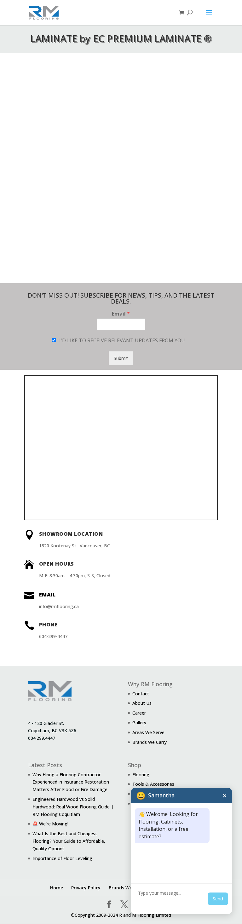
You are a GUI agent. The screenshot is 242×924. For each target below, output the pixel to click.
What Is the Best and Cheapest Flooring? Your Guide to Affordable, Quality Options (68, 841)
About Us (142, 703)
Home (56, 888)
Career (139, 713)
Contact (140, 694)
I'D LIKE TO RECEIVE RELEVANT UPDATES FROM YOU (122, 340)
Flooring (140, 775)
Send (218, 899)
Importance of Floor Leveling (62, 858)
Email (121, 314)
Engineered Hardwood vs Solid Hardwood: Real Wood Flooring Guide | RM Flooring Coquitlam (72, 806)
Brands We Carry (149, 742)
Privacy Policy (86, 888)
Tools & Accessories (153, 784)
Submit (121, 358)
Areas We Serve (148, 732)
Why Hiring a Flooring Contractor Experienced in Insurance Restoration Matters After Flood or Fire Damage (70, 782)
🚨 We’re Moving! (50, 824)
